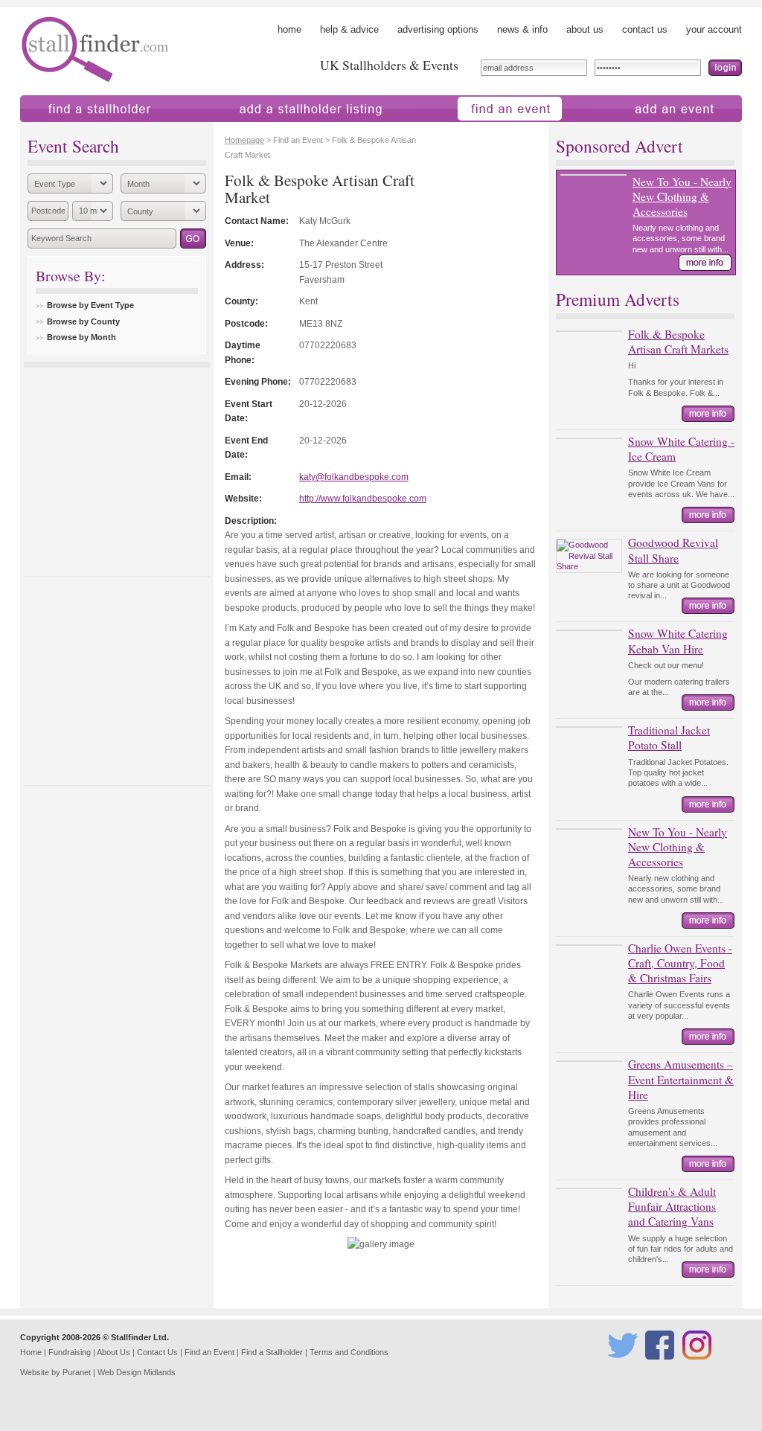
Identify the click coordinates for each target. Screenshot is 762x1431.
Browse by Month (81, 337)
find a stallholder (55, 129)
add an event (618, 129)
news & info (522, 29)
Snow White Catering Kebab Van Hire (678, 641)
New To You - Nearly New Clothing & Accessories (682, 196)
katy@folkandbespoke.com (354, 476)
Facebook (662, 1366)
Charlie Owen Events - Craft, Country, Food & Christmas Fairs (680, 963)
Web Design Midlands (136, 1372)
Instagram (699, 1366)
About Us (113, 1352)
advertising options (437, 29)
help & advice (349, 29)
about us (584, 29)
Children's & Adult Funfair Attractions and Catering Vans (672, 1206)
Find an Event (209, 1352)
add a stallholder (234, 129)
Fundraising (69, 1352)
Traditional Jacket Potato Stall (669, 737)
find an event (448, 129)
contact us (644, 29)
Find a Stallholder (272, 1352)
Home (31, 1352)
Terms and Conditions (349, 1352)
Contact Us (157, 1352)
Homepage (244, 139)
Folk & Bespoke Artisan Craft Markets (678, 341)
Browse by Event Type (90, 305)
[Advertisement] (117, 468)
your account (714, 29)
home (289, 29)
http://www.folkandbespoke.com (362, 498)
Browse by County (83, 321)
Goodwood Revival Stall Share (673, 550)
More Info (705, 262)
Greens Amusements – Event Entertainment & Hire (681, 1079)
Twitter (620, 1366)
